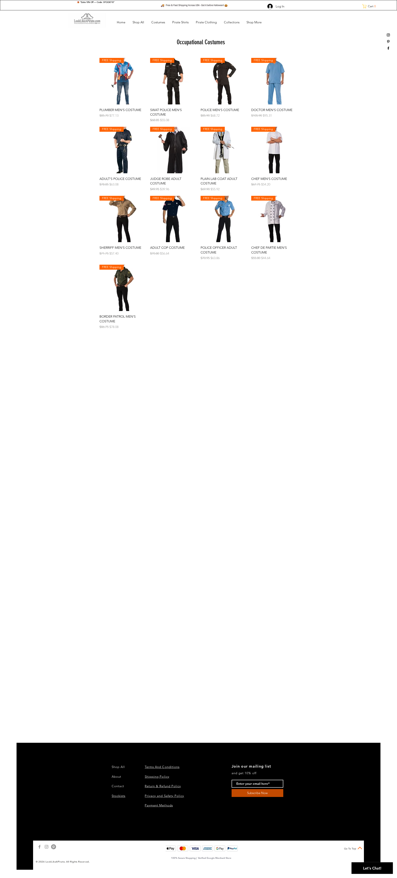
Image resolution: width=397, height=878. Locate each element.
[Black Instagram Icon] (388, 35)
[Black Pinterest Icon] (388, 41)
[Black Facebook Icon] (388, 48)
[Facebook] (39, 846)
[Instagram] (46, 846)
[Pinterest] (53, 846)
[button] (370, 6)
